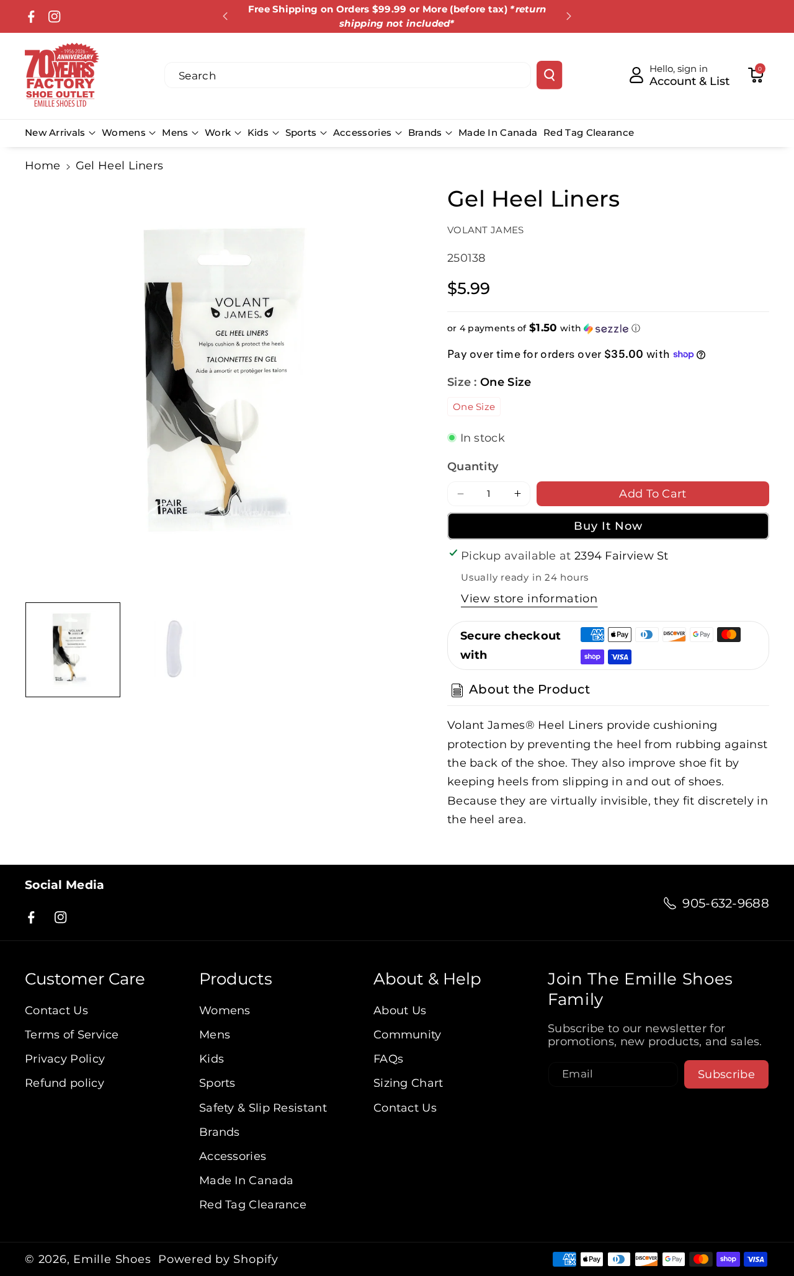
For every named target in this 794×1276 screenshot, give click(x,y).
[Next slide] (569, 16)
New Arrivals (55, 132)
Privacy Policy (65, 1058)
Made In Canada (246, 1180)
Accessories (362, 132)
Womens (124, 132)
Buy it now (608, 525)
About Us (399, 1010)
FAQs (388, 1058)
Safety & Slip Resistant (263, 1107)
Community (407, 1034)
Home (42, 165)
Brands (425, 132)
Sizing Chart (408, 1082)
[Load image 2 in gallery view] (174, 649)
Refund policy (64, 1082)
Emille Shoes (112, 1259)
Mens (175, 132)
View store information (529, 598)
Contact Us (56, 1010)
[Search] (549, 75)
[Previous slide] (225, 16)
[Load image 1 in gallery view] (72, 649)
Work (218, 132)
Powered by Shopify (218, 1259)
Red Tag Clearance (252, 1204)
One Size (474, 407)
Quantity (472, 466)
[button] (755, 75)
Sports (301, 132)
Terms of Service (72, 1034)
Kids (258, 132)
